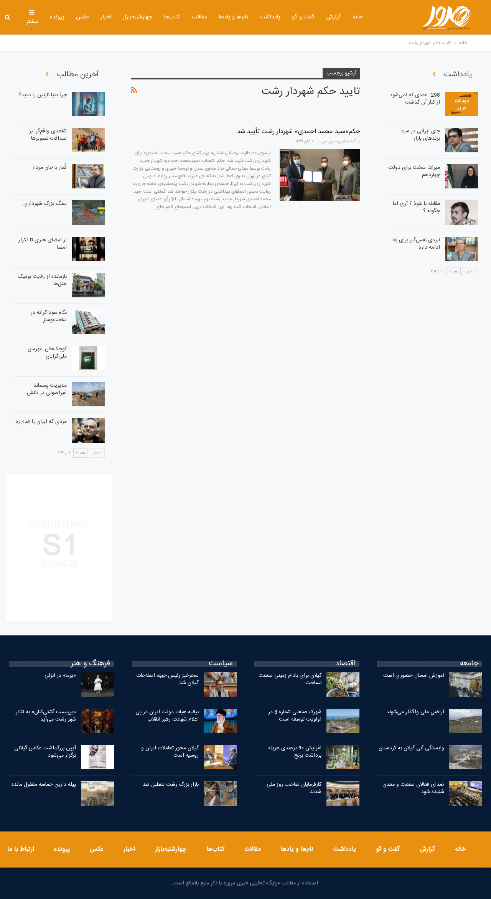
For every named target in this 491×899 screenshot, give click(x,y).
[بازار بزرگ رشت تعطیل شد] (220, 793)
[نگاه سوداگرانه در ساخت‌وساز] (88, 321)
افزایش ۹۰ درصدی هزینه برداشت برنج (294, 752)
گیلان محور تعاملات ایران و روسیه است (170, 752)
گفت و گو (303, 17)
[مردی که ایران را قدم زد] (88, 430)
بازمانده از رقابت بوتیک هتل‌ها (42, 280)
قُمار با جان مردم (50, 167)
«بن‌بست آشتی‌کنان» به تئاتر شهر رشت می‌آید (46, 716)
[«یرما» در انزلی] (97, 684)
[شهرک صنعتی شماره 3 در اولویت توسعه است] (342, 721)
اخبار (106, 17)
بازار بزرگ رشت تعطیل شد (171, 784)
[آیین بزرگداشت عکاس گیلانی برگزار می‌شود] (97, 757)
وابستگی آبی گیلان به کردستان (411, 748)
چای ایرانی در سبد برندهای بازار (420, 135)
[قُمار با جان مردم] (88, 176)
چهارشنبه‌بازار (137, 17)
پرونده (57, 17)
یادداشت (270, 17)
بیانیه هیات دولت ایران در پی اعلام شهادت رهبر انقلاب (167, 716)
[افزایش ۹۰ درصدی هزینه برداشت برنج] (342, 757)
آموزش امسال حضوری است (413, 675)
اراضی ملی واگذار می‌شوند (415, 712)
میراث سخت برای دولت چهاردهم (414, 171)
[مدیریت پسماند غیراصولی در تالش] (88, 394)
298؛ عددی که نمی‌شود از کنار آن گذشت (415, 99)
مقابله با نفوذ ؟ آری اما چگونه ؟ (416, 207)
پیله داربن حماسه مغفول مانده (44, 784)
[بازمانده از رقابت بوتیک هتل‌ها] (88, 285)
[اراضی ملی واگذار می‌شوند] (465, 721)
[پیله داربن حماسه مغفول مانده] (97, 793)
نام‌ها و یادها (234, 17)
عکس (82, 17)
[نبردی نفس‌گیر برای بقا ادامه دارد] (461, 249)
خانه (357, 17)
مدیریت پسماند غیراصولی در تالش (47, 389)
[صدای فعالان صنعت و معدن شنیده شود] (465, 793)
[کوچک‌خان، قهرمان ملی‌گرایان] (88, 358)
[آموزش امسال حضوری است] (465, 684)
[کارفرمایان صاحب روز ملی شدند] (342, 793)
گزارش (333, 17)
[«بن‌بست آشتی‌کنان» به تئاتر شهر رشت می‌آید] (97, 721)
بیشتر (32, 21)
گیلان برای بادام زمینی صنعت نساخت (290, 679)
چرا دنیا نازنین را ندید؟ (42, 95)
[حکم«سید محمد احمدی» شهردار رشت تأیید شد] (320, 175)
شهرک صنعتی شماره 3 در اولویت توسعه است (294, 716)
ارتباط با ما (20, 849)
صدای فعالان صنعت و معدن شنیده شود (413, 788)
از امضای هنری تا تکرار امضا (42, 244)
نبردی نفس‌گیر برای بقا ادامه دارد (416, 244)
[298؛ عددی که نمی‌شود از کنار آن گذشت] (461, 104)
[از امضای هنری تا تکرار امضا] (88, 249)
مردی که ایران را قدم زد (41, 421)
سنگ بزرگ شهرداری (45, 203)
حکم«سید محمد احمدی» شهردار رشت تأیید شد (298, 131)
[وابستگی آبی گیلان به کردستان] (465, 757)
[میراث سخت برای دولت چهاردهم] (461, 176)
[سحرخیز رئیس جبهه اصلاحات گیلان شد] (220, 684)
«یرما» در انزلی (60, 675)
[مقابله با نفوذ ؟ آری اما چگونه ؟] (461, 212)
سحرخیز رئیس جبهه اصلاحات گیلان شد (167, 679)
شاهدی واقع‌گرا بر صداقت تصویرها (48, 135)
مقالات (199, 17)
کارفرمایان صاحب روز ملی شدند (294, 788)
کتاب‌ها (172, 17)
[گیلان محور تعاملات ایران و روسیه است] (220, 757)
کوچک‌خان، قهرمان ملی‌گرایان (47, 353)
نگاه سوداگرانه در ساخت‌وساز (49, 316)
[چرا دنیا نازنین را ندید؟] (88, 104)
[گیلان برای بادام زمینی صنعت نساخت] (342, 684)
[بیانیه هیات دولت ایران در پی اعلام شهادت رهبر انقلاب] (220, 721)
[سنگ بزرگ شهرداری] (88, 212)
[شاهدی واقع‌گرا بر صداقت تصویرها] (88, 140)
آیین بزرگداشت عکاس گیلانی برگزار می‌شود (45, 752)
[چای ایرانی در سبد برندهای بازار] (461, 140)
